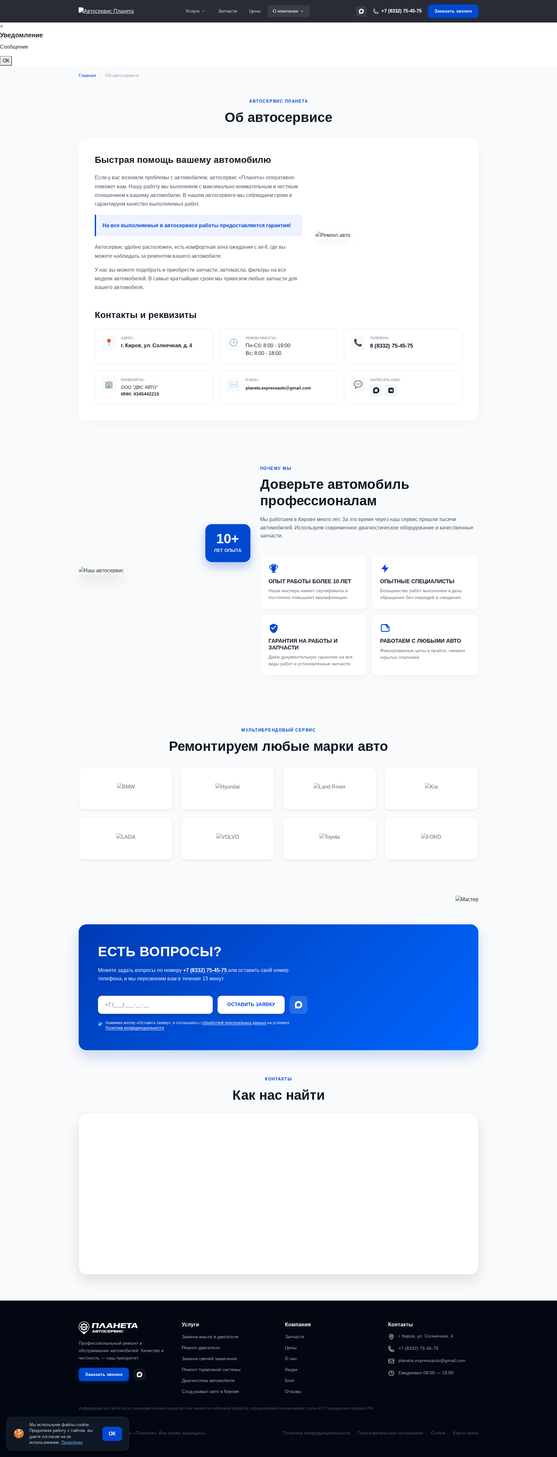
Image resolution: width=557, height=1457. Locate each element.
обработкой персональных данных (234, 1023)
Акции (291, 1369)
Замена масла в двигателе (210, 1336)
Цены (255, 11)
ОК (6, 60)
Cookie (438, 1432)
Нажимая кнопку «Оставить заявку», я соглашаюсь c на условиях (197, 1026)
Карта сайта (465, 1432)
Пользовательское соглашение (390, 1432)
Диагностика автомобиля (208, 1380)
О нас (291, 1358)
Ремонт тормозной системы (211, 1369)
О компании (285, 11)
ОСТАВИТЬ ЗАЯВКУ (251, 1004)
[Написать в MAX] (361, 11)
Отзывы (293, 1391)
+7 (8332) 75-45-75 (401, 11)
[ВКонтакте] (391, 390)
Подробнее (72, 1442)
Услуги (193, 11)
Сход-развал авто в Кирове (210, 1391)
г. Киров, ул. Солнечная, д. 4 (156, 345)
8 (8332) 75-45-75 (391, 346)
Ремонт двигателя (201, 1347)
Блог (290, 1380)
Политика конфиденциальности (316, 1432)
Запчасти (227, 11)
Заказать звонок (453, 11)
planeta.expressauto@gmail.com (278, 388)
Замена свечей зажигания (209, 1358)
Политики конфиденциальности (134, 1028)
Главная (87, 75)
